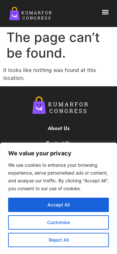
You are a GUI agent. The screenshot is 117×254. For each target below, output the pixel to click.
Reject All (59, 240)
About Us (59, 128)
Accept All (58, 204)
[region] (58, 198)
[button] (105, 12)
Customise (58, 222)
